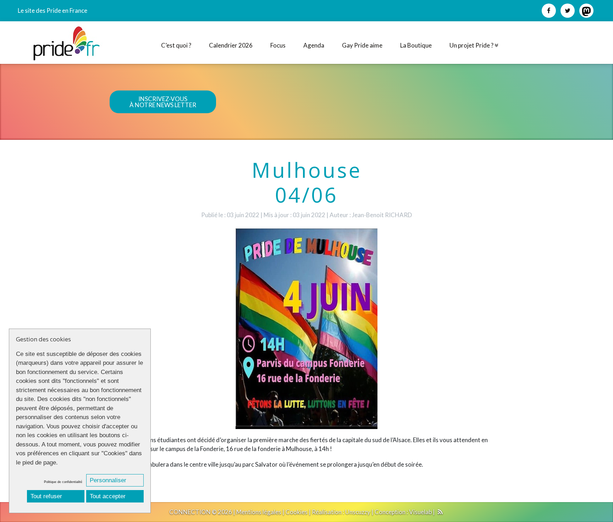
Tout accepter (108, 496)
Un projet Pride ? (472, 45)
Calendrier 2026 (231, 45)
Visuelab (420, 512)
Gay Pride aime (362, 45)
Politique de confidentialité (63, 482)
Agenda (313, 45)
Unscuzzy (357, 512)
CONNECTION (190, 512)
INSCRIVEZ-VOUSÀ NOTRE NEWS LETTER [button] (162, 102)
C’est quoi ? (176, 45)
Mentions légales (258, 512)
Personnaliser (108, 480)
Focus (278, 45)
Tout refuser (46, 496)
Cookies (297, 512)
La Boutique (416, 45)
